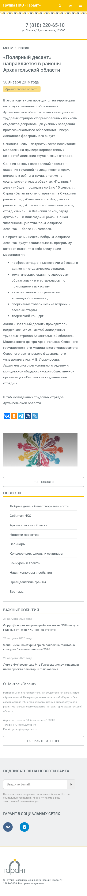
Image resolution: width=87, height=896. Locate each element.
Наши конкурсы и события (31, 572)
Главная (8, 47)
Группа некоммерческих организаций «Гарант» (34, 879)
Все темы (17, 592)
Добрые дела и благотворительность (39, 506)
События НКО (20, 516)
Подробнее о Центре (43, 741)
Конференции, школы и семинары (36, 553)
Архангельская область (21, 89)
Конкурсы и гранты (25, 563)
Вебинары (18, 544)
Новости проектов (24, 535)
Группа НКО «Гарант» (22, 5)
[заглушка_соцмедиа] (40, 449)
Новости (12, 493)
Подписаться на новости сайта (36, 771)
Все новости (44, 482)
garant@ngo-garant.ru (24, 729)
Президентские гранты (28, 582)
